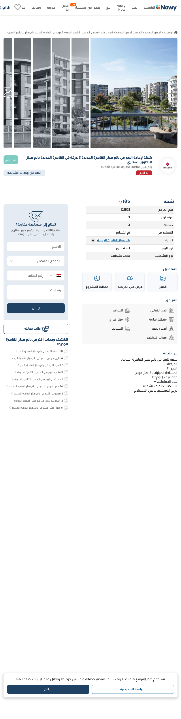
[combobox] (40, 261)
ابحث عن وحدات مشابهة (24, 172)
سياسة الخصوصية (132, 689)
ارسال (36, 308)
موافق (48, 689)
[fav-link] (17, 7)
